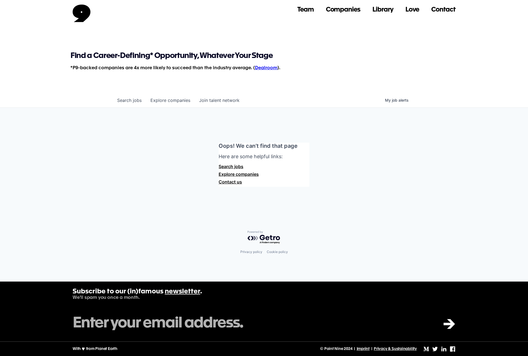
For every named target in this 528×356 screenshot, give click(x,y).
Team (305, 10)
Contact (443, 10)
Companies (343, 10)
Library (382, 10)
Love (412, 10)
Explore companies (239, 174)
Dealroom (266, 68)
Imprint (363, 349)
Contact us (230, 182)
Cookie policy (277, 252)
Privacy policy (251, 252)
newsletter (182, 291)
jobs (129, 100)
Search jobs (231, 166)
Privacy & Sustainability (395, 349)
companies (170, 100)
